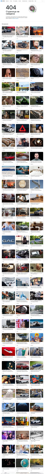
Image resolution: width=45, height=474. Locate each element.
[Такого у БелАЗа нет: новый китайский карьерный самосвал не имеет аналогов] (36, 325)
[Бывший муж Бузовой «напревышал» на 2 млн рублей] (36, 46)
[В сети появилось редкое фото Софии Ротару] (8, 437)
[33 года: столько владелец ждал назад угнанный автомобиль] (36, 88)
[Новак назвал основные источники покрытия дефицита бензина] (36, 311)
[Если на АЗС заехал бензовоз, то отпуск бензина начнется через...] (8, 186)
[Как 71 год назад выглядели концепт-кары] (36, 437)
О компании (4, 473)
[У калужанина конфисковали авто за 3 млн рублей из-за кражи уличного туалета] (22, 60)
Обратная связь (40, 473)
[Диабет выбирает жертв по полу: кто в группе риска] (36, 270)
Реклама (8, 473)
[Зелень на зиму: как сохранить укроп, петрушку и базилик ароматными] (8, 88)
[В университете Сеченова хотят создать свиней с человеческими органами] (8, 144)
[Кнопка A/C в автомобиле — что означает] (36, 74)
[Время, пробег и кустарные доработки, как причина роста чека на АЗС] (8, 367)
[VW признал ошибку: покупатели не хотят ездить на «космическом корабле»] (22, 256)
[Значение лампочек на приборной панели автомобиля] (8, 465)
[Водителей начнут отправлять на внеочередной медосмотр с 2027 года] (22, 33)
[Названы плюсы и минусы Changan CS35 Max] (36, 423)
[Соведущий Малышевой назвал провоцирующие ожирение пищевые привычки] (22, 186)
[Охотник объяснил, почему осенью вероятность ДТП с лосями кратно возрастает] (36, 465)
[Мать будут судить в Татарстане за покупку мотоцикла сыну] (8, 33)
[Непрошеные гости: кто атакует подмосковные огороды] (8, 102)
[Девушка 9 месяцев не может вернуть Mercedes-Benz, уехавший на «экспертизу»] (36, 367)
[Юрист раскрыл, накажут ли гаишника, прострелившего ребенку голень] (36, 228)
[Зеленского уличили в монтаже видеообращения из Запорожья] (36, 158)
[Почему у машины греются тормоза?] (22, 311)
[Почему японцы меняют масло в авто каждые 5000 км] (36, 297)
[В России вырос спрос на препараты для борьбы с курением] (8, 228)
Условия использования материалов (32, 473)
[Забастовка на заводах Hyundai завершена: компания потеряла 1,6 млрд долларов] (22, 283)
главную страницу (15, 18)
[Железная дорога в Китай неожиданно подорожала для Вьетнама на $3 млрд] (36, 116)
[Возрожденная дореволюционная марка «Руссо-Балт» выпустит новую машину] (8, 270)
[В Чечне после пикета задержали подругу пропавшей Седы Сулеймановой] (36, 60)
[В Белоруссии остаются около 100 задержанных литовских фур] (36, 33)
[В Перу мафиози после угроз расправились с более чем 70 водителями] (8, 214)
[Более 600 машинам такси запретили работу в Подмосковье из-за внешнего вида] (22, 172)
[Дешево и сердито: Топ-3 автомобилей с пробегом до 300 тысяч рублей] (22, 228)
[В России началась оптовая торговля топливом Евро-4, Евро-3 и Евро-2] (36, 381)
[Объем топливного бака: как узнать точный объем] (8, 297)
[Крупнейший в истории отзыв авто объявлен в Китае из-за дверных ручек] (8, 353)
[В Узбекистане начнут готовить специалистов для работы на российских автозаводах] (36, 395)
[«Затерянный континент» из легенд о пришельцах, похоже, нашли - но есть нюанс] (22, 465)
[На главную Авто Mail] (3, 1)
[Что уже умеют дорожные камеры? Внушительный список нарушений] (8, 423)
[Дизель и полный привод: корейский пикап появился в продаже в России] (36, 214)
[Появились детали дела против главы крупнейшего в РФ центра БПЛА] (22, 437)
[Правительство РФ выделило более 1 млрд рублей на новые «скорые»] (22, 381)
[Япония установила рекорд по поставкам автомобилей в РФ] (8, 325)
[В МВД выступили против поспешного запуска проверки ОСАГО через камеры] (36, 186)
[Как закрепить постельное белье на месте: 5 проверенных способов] (36, 172)
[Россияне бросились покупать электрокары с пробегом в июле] (22, 367)
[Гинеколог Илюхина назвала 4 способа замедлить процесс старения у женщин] (8, 339)
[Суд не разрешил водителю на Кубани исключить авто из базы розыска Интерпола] (8, 200)
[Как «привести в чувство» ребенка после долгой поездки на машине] (22, 451)
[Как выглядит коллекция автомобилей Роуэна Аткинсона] (36, 451)
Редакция (25, 473)
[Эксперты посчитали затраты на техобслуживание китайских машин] (8, 311)
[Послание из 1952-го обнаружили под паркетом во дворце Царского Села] (22, 74)
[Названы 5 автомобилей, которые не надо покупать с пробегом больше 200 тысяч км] (8, 130)
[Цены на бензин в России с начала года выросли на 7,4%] (22, 423)
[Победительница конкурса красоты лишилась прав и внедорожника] (8, 74)
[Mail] (1, 1)
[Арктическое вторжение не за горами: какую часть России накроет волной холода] (8, 172)
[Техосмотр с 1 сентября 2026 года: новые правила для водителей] (8, 46)
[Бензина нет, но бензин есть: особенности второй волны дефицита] (22, 88)
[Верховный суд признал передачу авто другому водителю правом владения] (36, 144)
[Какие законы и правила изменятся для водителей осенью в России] (22, 214)
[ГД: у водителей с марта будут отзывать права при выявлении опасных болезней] (36, 283)
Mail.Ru (2, 473)
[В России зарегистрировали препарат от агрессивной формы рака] (22, 297)
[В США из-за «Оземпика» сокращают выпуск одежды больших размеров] (22, 353)
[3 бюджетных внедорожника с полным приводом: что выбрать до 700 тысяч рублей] (22, 339)
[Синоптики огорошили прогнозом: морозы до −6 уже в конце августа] (22, 242)
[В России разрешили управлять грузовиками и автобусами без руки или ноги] (36, 242)
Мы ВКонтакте (22, 473)
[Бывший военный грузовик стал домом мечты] (22, 46)
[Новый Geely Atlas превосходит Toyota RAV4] (36, 409)
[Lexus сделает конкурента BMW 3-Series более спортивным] (22, 395)
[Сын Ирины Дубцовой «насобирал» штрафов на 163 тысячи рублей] (36, 102)
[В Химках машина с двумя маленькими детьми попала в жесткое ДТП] (36, 256)
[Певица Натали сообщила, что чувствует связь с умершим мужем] (22, 325)
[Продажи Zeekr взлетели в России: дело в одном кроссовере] (36, 200)
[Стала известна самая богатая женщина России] (8, 451)
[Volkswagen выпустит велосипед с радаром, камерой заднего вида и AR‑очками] (22, 270)
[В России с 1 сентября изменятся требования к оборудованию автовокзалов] (22, 116)
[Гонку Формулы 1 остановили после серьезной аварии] (8, 395)
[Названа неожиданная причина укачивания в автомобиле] (8, 116)
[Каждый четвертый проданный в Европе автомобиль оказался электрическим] (8, 283)
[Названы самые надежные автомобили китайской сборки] (8, 158)
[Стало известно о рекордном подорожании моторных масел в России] (8, 381)
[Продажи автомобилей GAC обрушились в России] (8, 242)
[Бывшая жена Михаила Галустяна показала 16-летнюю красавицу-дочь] (8, 256)
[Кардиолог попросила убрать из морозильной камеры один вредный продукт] (36, 130)
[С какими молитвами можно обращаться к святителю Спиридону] (36, 339)
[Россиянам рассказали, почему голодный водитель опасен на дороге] (22, 200)
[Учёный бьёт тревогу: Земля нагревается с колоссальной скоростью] (22, 409)
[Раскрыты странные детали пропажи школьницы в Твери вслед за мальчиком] (36, 353)
